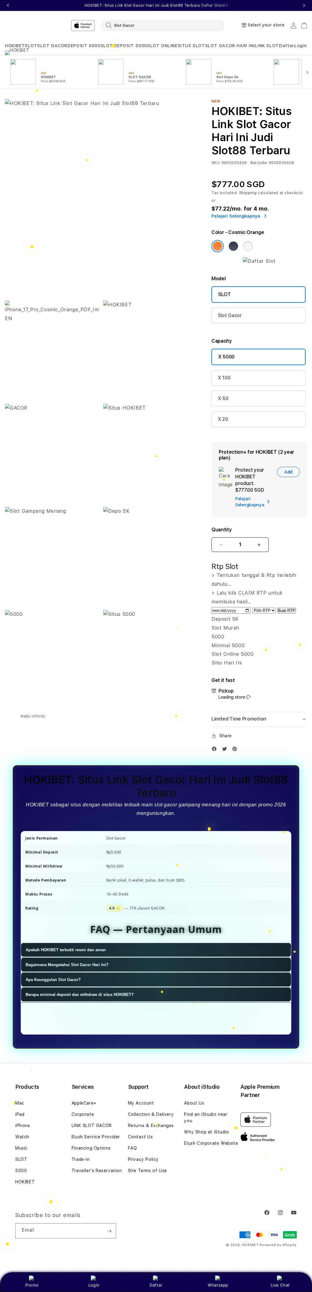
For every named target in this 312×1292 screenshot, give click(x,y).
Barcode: (259, 163)
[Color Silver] (248, 246)
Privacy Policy (143, 1159)
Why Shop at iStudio (206, 1132)
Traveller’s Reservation (97, 1170)
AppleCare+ (84, 1103)
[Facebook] (215, 750)
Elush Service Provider (96, 1136)
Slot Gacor (230, 315)
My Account (141, 1103)
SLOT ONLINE (162, 45)
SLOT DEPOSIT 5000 (124, 45)
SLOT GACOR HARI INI (230, 45)
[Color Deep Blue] (233, 246)
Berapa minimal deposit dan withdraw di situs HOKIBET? (80, 994)
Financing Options (91, 1148)
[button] (15, 45)
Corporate (83, 1114)
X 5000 (226, 357)
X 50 (223, 398)
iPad (19, 1114)
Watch (22, 1136)
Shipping (248, 193)
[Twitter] (226, 750)
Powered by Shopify (278, 1245)
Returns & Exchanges (151, 1125)
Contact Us (140, 1136)
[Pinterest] (236, 750)
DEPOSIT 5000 (83, 45)
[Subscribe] (109, 1230)
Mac (19, 1103)
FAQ (132, 1148)
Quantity (221, 530)
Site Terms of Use (147, 1170)
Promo (31, 1285)
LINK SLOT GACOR (92, 1125)
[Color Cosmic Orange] (217, 246)
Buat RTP (286, 610)
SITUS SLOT (191, 45)
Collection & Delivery (151, 1114)
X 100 (224, 378)
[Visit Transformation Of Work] (259, 261)
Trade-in (81, 1159)
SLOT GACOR (52, 45)
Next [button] (304, 5)
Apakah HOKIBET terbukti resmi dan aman (66, 950)
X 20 (223, 419)
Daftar (156, 1285)
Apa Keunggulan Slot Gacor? (53, 979)
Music (21, 1148)
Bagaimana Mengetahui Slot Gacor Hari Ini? (67, 964)
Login (94, 1285)
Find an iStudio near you (205, 1117)
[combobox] (163, 25)
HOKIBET (15, 45)
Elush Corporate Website (211, 1143)
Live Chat (280, 1285)
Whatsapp (218, 1285)
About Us (194, 1103)
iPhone (22, 1125)
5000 (21, 1170)
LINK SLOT (266, 45)
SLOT (31, 45)
